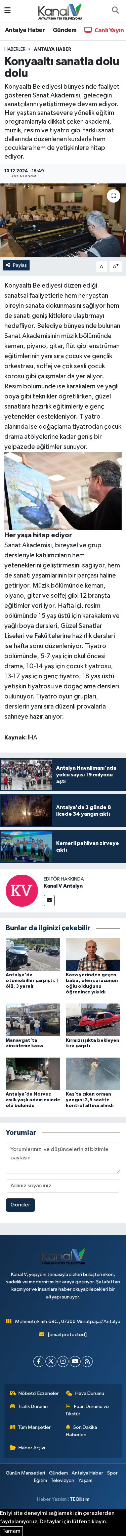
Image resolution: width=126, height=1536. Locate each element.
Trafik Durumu (33, 1406)
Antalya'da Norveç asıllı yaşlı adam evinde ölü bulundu (33, 1100)
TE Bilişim (79, 1499)
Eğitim (40, 1480)
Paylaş (20, 265)
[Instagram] (63, 1361)
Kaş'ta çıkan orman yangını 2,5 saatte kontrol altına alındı (90, 1100)
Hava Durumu (89, 1393)
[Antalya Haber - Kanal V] (60, 10)
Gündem (64, 30)
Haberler (15, 49)
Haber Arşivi (31, 1447)
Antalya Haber (25, 30)
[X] (50, 1361)
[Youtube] (75, 1361)
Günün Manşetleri (25, 1473)
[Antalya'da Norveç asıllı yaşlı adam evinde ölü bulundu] (33, 1073)
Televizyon (62, 1480)
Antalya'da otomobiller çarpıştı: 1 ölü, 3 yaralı (32, 981)
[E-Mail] (49, 900)
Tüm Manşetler (34, 1427)
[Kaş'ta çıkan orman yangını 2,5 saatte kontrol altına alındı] (93, 1073)
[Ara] (115, 11)
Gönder (20, 1205)
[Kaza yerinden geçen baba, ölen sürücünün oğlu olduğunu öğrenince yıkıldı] (93, 954)
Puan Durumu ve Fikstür (87, 1410)
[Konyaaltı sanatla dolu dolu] (63, 220)
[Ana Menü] (7, 11)
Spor (112, 1473)
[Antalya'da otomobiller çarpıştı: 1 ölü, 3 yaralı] (33, 954)
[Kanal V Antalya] (22, 891)
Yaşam (85, 1480)
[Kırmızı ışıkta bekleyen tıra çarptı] (93, 1020)
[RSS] (87, 1361)
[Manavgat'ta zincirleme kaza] (33, 1020)
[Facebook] (38, 1361)
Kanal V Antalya (63, 886)
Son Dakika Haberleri (81, 1431)
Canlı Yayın (108, 31)
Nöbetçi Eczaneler (38, 1393)
